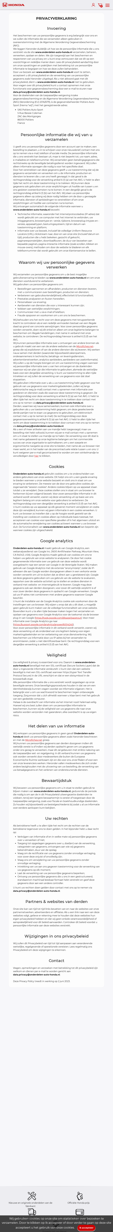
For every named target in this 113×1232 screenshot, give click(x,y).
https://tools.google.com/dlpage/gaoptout (58, 618)
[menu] (107, 5)
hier (36, 456)
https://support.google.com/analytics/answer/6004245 (43, 624)
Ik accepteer (86, 1227)
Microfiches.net (84, 346)
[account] (94, 5)
